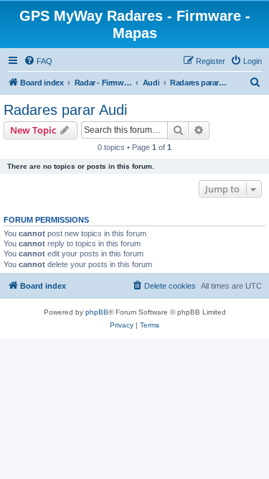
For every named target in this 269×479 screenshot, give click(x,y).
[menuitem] (38, 61)
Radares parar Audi (65, 110)
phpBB (96, 312)
